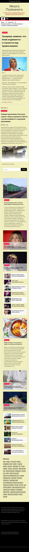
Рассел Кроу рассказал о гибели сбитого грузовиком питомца (18, 311)
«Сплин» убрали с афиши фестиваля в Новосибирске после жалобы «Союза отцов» (18, 305)
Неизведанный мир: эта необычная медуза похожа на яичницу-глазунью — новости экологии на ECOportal (18, 421)
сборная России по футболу (18, 491)
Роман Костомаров (8, 484)
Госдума (19, 463)
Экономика (4, 110)
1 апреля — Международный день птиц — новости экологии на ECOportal (18, 439)
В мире (15, 463)
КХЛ (20, 466)
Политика (4, 32)
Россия (21, 484)
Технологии (6, 489)
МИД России (22, 468)
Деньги (5, 466)
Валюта (18, 461)
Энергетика (6, 491)
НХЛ (4, 473)
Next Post (3, 108)
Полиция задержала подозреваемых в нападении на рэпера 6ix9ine (13, 268)
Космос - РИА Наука (13, 468)
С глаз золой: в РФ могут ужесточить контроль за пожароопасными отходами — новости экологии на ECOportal (18, 451)
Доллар (10, 466)
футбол (20, 494)
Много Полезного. (14, 7)
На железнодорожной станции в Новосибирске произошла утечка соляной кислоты (13, 203)
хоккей (5, 496)
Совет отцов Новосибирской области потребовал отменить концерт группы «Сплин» (18, 281)
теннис (5, 494)
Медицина (18, 470)
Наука (7, 473)
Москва (24, 470)
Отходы (21, 475)
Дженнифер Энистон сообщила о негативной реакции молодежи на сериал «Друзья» (14, 247)
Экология (6, 340)
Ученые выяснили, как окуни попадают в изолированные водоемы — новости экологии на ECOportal (14, 408)
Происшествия (13, 480)
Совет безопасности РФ (18, 487)
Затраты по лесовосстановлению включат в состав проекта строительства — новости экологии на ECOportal (18, 433)
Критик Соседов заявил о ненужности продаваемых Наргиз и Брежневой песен (18, 275)
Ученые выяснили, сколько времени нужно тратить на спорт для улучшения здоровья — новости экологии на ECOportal (18, 415)
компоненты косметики (8, 164)
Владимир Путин (7, 463)
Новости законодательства (11, 475)
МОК (4, 470)
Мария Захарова (10, 470)
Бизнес (8, 461)
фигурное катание (13, 494)
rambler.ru (9, 102)
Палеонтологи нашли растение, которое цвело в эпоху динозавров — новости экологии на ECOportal (18, 445)
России (16, 484)
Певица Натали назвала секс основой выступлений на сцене (18, 293)
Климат (5, 468)
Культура (6, 200)
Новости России (14, 473)
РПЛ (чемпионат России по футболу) (13, 482)
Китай (23, 466)
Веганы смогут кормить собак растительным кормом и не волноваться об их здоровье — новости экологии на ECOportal (18, 427)
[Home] (3, 18)
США (25, 484)
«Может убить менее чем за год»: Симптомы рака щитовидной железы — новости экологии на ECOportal (14, 387)
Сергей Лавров (7, 487)
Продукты (6, 480)
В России (13, 461)
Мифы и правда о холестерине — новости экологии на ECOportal (13, 343)
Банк (4, 461)
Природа (19, 477)
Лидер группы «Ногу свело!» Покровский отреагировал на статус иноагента (18, 299)
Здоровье (15, 466)
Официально (6, 477)
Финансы (13, 489)
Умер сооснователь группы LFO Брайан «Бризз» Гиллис (18, 287)
